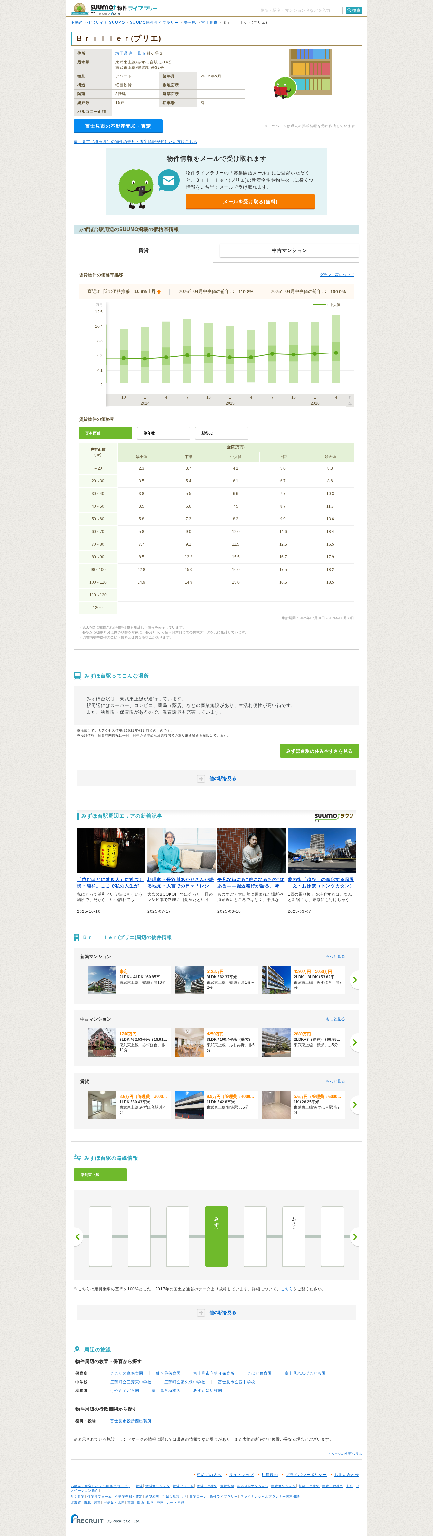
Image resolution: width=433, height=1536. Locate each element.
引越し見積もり (174, 1496)
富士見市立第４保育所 (214, 1373)
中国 (160, 1502)
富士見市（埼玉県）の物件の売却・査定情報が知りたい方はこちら (135, 141)
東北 (87, 1502)
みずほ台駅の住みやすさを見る (319, 751)
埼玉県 (190, 22)
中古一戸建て (332, 1486)
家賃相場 (227, 1486)
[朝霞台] (100, 1236)
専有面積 (92, 433)
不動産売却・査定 (129, 1496)
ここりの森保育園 (126, 1373)
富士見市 (209, 22)
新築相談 (152, 1496)
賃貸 (139, 1486)
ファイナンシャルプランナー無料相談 (270, 1496)
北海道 (76, 1502)
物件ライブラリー (224, 1496)
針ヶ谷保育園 (168, 1373)
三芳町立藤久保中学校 (184, 1382)
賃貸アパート (183, 1486)
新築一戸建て (309, 1486)
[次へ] (354, 979)
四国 (150, 1502)
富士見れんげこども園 (305, 1373)
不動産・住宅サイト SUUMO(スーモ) (100, 1486)
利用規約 (270, 1475)
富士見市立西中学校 (236, 1382)
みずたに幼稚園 (207, 1390)
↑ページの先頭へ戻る (345, 1453)
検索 (356, 10)
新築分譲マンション (252, 1486)
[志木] (139, 1236)
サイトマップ (241, 1475)
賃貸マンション (157, 1486)
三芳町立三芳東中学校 (131, 1382)
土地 (349, 1486)
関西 (140, 1502)
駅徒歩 (207, 433)
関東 (97, 1502)
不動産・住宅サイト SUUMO (98, 22)
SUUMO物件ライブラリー (154, 22)
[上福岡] (332, 1236)
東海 (130, 1502)
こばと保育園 (259, 1373)
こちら (287, 1289)
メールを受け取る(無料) (250, 201)
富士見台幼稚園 (166, 1390)
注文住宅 (78, 1496)
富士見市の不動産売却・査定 (118, 126)
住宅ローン (198, 1496)
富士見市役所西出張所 (131, 1421)
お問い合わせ (346, 1475)
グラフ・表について (337, 275)
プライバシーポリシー (306, 1475)
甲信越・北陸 (114, 1502)
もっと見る (335, 956)
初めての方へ (209, 1475)
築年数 (149, 433)
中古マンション (283, 1486)
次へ (354, 1237)
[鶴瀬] (255, 1236)
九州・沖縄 (175, 1502)
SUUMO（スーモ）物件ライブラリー (114, 9)
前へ (78, 1237)
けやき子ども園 (124, 1390)
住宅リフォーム (99, 1496)
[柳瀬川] (178, 1236)
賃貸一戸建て (207, 1486)
